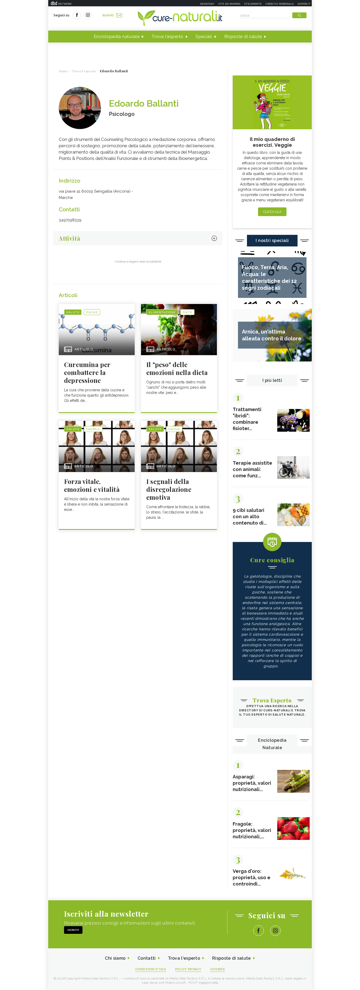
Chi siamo (115, 958)
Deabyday (207, 3)
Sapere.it (304, 3)
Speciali (204, 36)
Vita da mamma (229, 3)
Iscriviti (108, 15)
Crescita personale (280, 3)
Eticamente (253, 3)
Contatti (146, 958)
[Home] (180, 18)
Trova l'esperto (167, 36)
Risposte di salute (243, 36)
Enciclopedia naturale (117, 36)
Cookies (217, 969)
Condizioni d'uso (150, 969)
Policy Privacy (188, 969)
